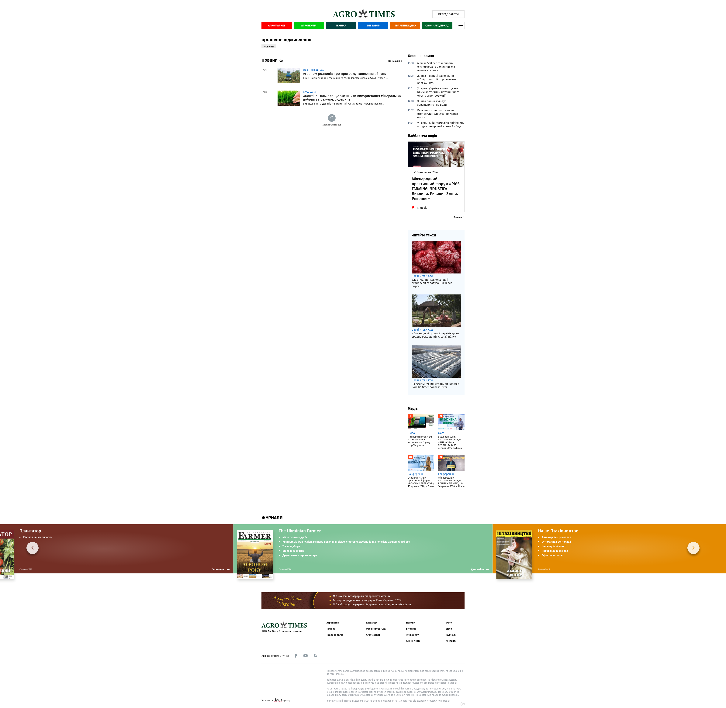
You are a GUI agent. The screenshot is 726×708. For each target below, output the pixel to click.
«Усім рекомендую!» (294, 537)
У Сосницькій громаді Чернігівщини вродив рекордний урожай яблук (441, 124)
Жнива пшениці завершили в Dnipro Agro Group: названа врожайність (436, 79)
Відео (449, 628)
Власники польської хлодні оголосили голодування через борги (437, 113)
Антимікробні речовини (556, 537)
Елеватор (373, 25)
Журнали (451, 634)
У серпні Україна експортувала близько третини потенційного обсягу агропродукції (438, 92)
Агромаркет (276, 25)
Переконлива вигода (555, 550)
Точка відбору (291, 546)
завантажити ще (331, 124)
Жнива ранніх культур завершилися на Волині (433, 102)
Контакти (451, 640)
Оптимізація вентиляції (556, 541)
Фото (449, 622)
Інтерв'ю (411, 628)
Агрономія (308, 25)
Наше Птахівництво (558, 531)
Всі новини (394, 61)
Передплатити (448, 14)
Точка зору (412, 634)
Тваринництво (405, 25)
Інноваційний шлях (554, 546)
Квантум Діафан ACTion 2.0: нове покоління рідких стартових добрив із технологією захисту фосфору (346, 541)
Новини (410, 622)
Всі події (458, 217)
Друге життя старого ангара (299, 555)
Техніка (341, 25)
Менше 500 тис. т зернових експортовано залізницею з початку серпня (436, 66)
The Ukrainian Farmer (300, 531)
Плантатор (30, 531)
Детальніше (477, 569)
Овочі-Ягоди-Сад (437, 25)
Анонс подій (413, 640)
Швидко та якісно (293, 550)
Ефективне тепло (552, 555)
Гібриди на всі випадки (37, 537)
